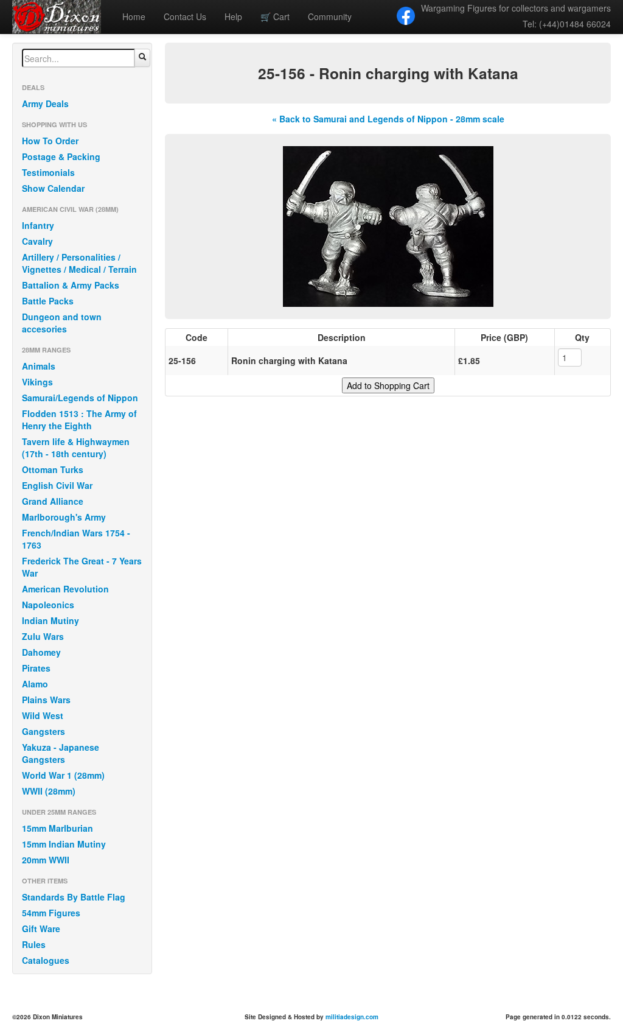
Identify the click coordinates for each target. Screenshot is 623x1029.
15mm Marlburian (57, 828)
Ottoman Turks (52, 469)
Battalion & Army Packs (70, 285)
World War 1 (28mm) (63, 775)
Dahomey (41, 652)
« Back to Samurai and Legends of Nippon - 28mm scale (388, 119)
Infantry (38, 225)
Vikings (37, 382)
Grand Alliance (52, 501)
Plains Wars (46, 700)
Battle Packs (48, 301)
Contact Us (185, 16)
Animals (38, 366)
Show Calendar (53, 188)
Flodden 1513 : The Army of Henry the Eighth (79, 419)
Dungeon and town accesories (62, 323)
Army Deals (45, 103)
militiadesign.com (351, 1017)
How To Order (50, 141)
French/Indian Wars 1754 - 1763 (76, 539)
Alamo (35, 684)
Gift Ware (41, 928)
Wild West (42, 715)
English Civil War (57, 485)
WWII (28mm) (48, 791)
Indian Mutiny (50, 620)
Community (330, 16)
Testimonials (48, 172)
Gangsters (43, 731)
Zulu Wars (43, 636)
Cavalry (37, 241)
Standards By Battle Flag (73, 897)
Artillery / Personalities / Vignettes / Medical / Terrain (79, 263)
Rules (34, 944)
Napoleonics (48, 605)
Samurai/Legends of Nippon (80, 398)
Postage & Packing (61, 156)
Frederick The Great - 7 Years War (82, 567)
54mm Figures (51, 913)
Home (133, 16)
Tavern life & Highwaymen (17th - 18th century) (76, 447)
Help (233, 16)
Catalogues (45, 960)
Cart (275, 16)
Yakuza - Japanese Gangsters (60, 753)
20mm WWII (45, 860)
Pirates (36, 668)
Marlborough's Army (64, 517)
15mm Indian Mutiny (64, 844)
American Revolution (65, 589)
